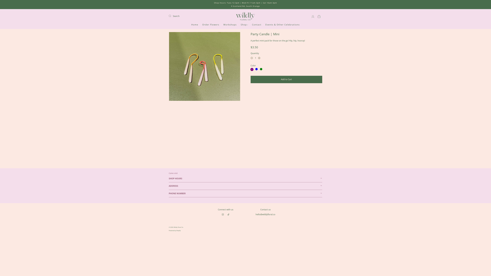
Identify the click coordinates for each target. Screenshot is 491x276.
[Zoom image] (204, 67)
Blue (256, 69)
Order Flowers (210, 24)
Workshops (230, 24)
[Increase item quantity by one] (259, 58)
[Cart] (319, 16)
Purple (252, 69)
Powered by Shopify (175, 230)
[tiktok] (228, 214)
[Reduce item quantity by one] (252, 58)
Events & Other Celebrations (282, 24)
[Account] (313, 16)
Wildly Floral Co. (178, 227)
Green (261, 69)
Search (176, 16)
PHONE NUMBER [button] (177, 193)
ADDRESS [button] (173, 186)
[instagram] (223, 214)
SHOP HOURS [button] (175, 178)
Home (194, 24)
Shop (244, 24)
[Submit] (171, 16)
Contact (256, 24)
